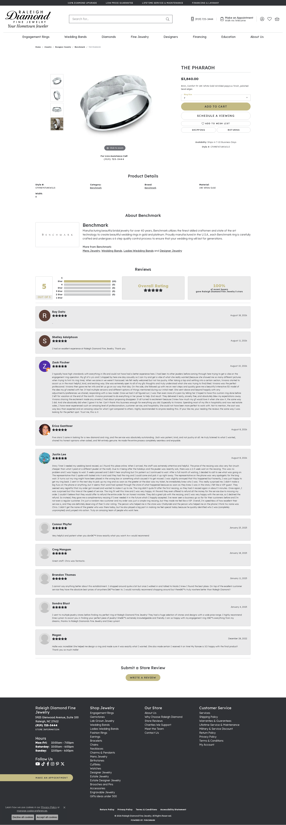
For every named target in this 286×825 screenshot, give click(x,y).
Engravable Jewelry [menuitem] (102, 792)
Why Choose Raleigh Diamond (163, 716)
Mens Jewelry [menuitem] (98, 756)
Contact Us (152, 732)
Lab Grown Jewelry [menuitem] (102, 720)
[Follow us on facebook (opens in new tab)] (48, 764)
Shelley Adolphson (65, 337)
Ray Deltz (58, 311)
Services (204, 713)
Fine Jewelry (140, 37)
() (114, 281)
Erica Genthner (62, 426)
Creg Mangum (61, 549)
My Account (206, 744)
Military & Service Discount (216, 728)
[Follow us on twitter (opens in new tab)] (63, 764)
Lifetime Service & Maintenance (219, 724)
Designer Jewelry (63, 47)
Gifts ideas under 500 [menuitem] (103, 796)
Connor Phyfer (62, 524)
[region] (115, 102)
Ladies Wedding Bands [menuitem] (104, 728)
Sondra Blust (61, 603)
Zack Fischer (61, 362)
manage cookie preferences (32, 810)
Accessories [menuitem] (97, 788)
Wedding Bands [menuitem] (100, 724)
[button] (262, 19)
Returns (234, 130)
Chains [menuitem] (94, 744)
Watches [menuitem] (95, 768)
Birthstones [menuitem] (97, 760)
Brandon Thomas (64, 574)
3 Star (59, 291)
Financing (199, 37)
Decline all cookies (23, 817)
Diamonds (109, 37)
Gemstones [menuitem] (97, 716)
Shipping (198, 130)
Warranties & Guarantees (215, 720)
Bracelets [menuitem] (96, 740)
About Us (257, 37)
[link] (82, 3)
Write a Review (143, 677)
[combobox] (117, 19)
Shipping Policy (208, 716)
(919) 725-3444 (114, 159)
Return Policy (207, 732)
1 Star (59, 298)
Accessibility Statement (173, 809)
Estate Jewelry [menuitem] (99, 776)
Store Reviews (154, 720)
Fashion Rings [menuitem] (98, 732)
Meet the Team (154, 728)
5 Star (60, 279)
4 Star (60, 286)
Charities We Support (158, 724)
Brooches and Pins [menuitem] (101, 784)
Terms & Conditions (211, 740)
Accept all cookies (47, 817)
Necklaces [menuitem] (96, 748)
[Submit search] (168, 19)
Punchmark (149, 820)
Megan (56, 635)
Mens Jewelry (91, 250)
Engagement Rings (35, 37)
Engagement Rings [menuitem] (102, 713)
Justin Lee (59, 454)
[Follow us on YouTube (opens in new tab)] (37, 764)
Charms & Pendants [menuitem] (102, 752)
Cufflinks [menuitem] (95, 764)
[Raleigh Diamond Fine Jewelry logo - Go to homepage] (28, 19)
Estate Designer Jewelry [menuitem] (105, 780)
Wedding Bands (75, 37)
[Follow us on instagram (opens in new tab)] (52, 764)
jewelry (47, 47)
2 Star (59, 294)
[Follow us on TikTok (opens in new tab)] (43, 764)
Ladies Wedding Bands (138, 250)
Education (228, 37)
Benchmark (80, 47)
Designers (171, 37)
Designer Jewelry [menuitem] (101, 772)
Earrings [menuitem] (95, 736)
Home (38, 47)
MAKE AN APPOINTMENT (52, 777)
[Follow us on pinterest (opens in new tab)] (57, 764)
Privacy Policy (207, 736)
